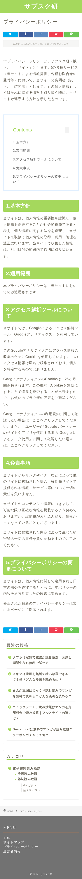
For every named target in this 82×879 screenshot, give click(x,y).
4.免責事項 (21, 168)
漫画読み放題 (27, 773)
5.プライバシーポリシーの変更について (40, 179)
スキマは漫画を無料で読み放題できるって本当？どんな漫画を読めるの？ (42, 676)
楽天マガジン (31, 790)
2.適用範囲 (21, 150)
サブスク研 (41, 6)
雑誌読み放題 (27, 779)
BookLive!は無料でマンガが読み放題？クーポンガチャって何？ (43, 732)
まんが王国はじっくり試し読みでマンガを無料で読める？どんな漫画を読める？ (42, 693)
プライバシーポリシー (20, 846)
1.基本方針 (21, 142)
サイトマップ (13, 842)
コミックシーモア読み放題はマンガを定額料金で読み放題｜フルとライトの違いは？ (42, 712)
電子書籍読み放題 (27, 768)
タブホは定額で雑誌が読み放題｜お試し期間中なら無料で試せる (42, 660)
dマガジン (29, 785)
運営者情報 (12, 851)
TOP (7, 838)
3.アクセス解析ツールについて (37, 159)
